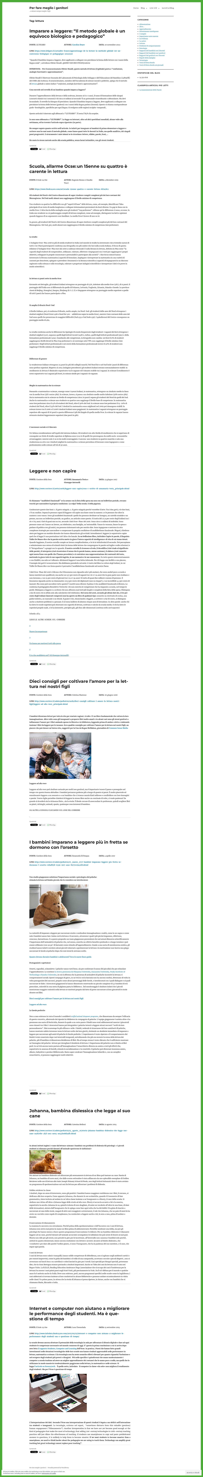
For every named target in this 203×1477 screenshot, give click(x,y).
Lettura (142, 43)
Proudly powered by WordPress (58, 1468)
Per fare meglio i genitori (48, 8)
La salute (142, 41)
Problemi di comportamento (149, 46)
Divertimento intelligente (148, 31)
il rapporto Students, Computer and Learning (57, 1348)
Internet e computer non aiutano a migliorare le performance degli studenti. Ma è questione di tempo (79, 1313)
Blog (143, 8)
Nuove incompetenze (38, 631)
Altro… (141, 27)
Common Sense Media (118, 728)
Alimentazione (144, 24)
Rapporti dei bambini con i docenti (152, 51)
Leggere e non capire (52, 471)
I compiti (142, 34)
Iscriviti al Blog (168, 8)
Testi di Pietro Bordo (147, 63)
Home (136, 8)
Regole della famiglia (147, 58)
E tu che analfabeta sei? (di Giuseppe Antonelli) (49, 655)
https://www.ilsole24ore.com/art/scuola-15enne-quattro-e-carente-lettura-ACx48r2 (72, 189)
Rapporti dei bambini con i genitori (152, 53)
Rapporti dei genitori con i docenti (152, 55)
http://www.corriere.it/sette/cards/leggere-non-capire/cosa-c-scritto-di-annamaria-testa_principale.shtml (82, 489)
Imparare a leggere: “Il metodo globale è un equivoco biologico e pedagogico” (77, 33)
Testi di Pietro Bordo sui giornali (151, 65)
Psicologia (143, 48)
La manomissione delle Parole (150, 90)
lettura (34, 84)
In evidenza (143, 39)
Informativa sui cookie (49, 1473)
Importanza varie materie (148, 36)
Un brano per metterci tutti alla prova (45, 643)
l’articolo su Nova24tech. (45, 1366)
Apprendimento (145, 29)
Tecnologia (143, 60)
